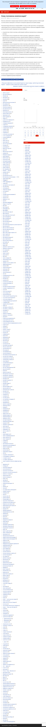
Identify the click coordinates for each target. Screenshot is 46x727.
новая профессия (6, 434)
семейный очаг (6, 594)
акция (4, 100)
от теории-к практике (7, 459)
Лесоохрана (5, 350)
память (4, 478)
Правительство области (8, 504)
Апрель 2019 (27, 285)
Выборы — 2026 (6, 170)
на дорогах (5, 394)
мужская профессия (7, 386)
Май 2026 (27, 150)
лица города (5, 361)
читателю (5, 693)
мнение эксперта (6, 372)
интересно (5, 280)
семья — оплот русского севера (9, 599)
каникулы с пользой (7, 315)
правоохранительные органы (9, 505)
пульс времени (6, 548)
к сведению (5, 302)
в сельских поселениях (8, 134)
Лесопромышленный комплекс (9, 354)
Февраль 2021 (28, 250)
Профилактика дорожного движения (10, 543)
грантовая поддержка (7, 202)
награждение (5, 408)
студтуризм (5, 643)
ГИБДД (4, 180)
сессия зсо (5, 604)
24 (25, 135)
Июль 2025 (27, 166)
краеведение (5, 337)
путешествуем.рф (6, 554)
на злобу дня (5, 397)
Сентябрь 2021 (28, 239)
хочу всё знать (6, 682)
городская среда (6, 189)
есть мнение (5, 250)
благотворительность (7, 111)
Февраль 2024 (28, 193)
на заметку (5, 396)
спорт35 (4, 628)
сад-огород (5, 586)
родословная (5, 577)
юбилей (4, 715)
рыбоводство (5, 580)
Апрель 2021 (27, 247)
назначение (5, 411)
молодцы (5, 381)
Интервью (5, 278)
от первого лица (6, 458)
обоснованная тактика (7, 443)
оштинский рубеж (6, 469)
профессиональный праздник (9, 538)
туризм (4, 663)
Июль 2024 (27, 185)
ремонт (5, 641)
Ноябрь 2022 (27, 217)
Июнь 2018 (27, 301)
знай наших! (5, 270)
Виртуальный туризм (7, 151)
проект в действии (6, 531)
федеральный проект (7, 674)
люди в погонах (6, 364)
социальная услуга (7, 624)
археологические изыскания (8, 102)
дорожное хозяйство (7, 248)
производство (6, 534)
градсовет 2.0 (6, 199)
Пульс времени (6, 550)
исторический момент (7, 283)
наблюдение (5, 402)
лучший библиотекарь (7, 362)
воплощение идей (6, 161)
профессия (5, 540)
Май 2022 (27, 226)
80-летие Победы (6, 94)
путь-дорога (5, 556)
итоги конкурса (6, 292)
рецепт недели (6, 569)
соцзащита (6, 621)
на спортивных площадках (8, 399)
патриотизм (5, 481)
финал (4, 677)
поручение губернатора (8, 500)
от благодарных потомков (8, 456)
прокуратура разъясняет (8, 535)
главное (4, 183)
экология (5, 701)
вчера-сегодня (6, 167)
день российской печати (8, 229)
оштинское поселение (7, 470)
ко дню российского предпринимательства (11, 323)
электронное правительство (8, 709)
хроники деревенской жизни (8, 685)
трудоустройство (6, 661)
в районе (4, 129)
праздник (5, 508)
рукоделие (5, 578)
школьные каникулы (7, 697)
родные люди (5, 575)
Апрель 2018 (27, 304)
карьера (4, 316)
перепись (5, 486)
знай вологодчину (6, 267)
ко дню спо (5, 324)
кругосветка (5, 340)
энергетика (5, 710)
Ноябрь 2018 (27, 293)
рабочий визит (6, 559)
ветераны (5, 145)
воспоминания (6, 165)
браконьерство (6, 115)
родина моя (5, 572)
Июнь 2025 (27, 167)
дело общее (5, 207)
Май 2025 (27, 169)
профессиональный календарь (9, 537)
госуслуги (5, 196)
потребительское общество (8, 502)
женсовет (5, 251)
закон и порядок (6, 257)
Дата (4, 205)
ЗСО (4, 273)
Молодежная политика (7, 373)
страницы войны (6, 638)
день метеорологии (7, 221)
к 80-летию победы (7, 299)
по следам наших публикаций (9, 489)
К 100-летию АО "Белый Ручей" (9, 296)
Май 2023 (27, 207)
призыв (4, 516)
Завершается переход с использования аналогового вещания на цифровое (28, 86)
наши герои (5, 426)
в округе (4, 124)
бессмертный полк (7, 108)
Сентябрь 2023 (28, 201)
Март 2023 (27, 210)
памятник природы (7, 477)
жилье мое (5, 254)
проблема (5, 523)
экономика (5, 702)
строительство (6, 639)
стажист (4, 630)
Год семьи (5, 186)
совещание (5, 613)
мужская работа (6, 388)
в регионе (5, 131)
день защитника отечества (8, 215)
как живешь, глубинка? (7, 308)
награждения (5, 410)
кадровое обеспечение (7, 304)
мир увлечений (6, 369)
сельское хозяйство (7, 591)
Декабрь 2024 (28, 177)
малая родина (6, 365)
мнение (4, 370)
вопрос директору (6, 162)
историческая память (7, 281)
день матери (5, 219)
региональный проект (7, 565)
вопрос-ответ (5, 164)
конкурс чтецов (6, 329)
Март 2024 (27, 191)
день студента (6, 234)
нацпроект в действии (7, 424)
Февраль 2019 (28, 288)
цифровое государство (7, 688)
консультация (6, 331)
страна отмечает (6, 635)
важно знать (5, 140)
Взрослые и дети (6, 148)
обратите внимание (7, 446)
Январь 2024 (27, 194)
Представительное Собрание (8, 79)
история (4, 284)
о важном (5, 440)
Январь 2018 (27, 309)
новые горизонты (6, 437)
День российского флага (8, 227)
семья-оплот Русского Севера (9, 602)
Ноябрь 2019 (27, 274)
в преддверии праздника (8, 126)
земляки (4, 265)
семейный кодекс (6, 592)
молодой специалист (7, 380)
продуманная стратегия (8, 527)
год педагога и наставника (8, 185)
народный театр (6, 418)
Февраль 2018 (28, 307)
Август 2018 (27, 298)
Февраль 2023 (28, 212)
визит (4, 150)
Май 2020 (27, 264)
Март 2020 (27, 267)
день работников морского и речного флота (12, 224)
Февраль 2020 (28, 269)
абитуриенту (5, 97)
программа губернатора (8, 526)
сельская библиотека (7, 589)
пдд (3, 484)
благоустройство (6, 113)
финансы (5, 678)
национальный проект (7, 421)
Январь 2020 (27, 271)
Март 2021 (27, 248)
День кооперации (6, 218)
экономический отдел (7, 705)
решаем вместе (6, 570)
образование (6, 620)
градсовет (5, 197)
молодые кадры (6, 383)
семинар (4, 596)
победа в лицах (6, 491)
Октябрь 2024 (28, 180)
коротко (4, 335)
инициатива (5, 277)
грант (4, 200)
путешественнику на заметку (9, 553)
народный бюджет (6, 416)
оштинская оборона (7, 467)
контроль (5, 332)
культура (5, 342)
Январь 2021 (27, 252)
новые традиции (6, 438)
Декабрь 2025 (28, 158)
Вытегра (25, 100)
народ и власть (6, 413)
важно (4, 138)
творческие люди (6, 650)
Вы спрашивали (6, 169)
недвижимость (6, 429)
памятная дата (6, 475)
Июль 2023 (27, 204)
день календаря (6, 216)
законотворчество (6, 259)
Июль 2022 (27, 223)
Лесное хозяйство (6, 346)
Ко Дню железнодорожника (8, 318)
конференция (5, 334)
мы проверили (6, 392)
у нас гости (5, 667)
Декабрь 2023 (28, 196)
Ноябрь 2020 (28, 255)
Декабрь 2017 (28, 310)
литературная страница (8, 359)
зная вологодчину (6, 272)
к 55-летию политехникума (8, 297)
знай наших (5, 269)
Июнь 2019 (27, 282)
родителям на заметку (7, 573)
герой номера (5, 178)
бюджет (4, 118)
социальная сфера (7, 616)
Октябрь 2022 (28, 218)
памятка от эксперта (7, 473)
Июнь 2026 (27, 148)
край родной (5, 338)
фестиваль (5, 675)
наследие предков (6, 419)
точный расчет (6, 656)
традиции (5, 658)
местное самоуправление (14, 18)
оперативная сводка (7, 451)
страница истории (6, 636)
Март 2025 (27, 172)
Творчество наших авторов (8, 653)
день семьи (5, 231)
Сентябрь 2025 (28, 163)
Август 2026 (27, 145)
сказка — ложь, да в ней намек (9, 607)
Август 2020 (27, 259)
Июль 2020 (27, 261)
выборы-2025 (6, 172)
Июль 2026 (27, 147)
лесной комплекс (6, 348)
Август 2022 (27, 221)
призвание (5, 515)
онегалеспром (6, 450)
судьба (4, 647)
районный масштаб (7, 562)
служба (4, 608)
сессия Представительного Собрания (10, 605)
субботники (5, 645)
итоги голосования (6, 291)
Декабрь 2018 (28, 291)
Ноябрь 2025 (28, 160)
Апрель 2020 (27, 266)
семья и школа (6, 600)
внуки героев (5, 156)
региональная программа (8, 564)
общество (5, 448)
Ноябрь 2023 (27, 198)
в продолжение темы (7, 127)
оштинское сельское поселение (9, 472)
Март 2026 (27, 153)
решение (17, 79)
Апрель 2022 (27, 228)
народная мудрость (7, 415)
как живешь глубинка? (7, 307)
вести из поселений (7, 143)
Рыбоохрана (5, 581)
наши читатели (6, 427)
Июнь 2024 (27, 187)
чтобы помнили (6, 696)
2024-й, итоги (5, 92)
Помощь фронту (6, 499)
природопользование (7, 519)
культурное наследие (7, 345)
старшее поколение (7, 631)
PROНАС (5, 96)
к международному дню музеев (9, 300)
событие (4, 610)
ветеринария (5, 146)
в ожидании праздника (7, 123)
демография (5, 208)
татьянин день (6, 648)
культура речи (6, 343)
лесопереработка (6, 351)
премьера (5, 513)
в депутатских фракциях (8, 119)
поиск (4, 494)
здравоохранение (6, 264)
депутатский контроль (7, 240)
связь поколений (6, 588)
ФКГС (4, 680)
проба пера (5, 521)
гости (4, 192)
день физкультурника (7, 237)
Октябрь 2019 (28, 275)
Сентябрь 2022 (28, 220)
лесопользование (6, 353)
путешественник (6, 551)
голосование (5, 188)
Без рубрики (5, 104)
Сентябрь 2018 (28, 296)
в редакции (5, 132)
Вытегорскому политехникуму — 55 (10, 177)
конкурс (4, 327)
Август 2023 (27, 202)
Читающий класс (6, 694)
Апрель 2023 (27, 209)
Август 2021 (27, 240)
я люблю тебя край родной (8, 721)
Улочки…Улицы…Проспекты (8, 670)
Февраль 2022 (28, 231)
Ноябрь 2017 (27, 312)
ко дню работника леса (7, 319)
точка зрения (5, 655)
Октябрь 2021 (28, 237)
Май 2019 (27, 283)
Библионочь (5, 110)
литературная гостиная (7, 358)
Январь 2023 (27, 213)
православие (5, 507)
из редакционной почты (8, 275)
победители (5, 492)
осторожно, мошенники (7, 454)
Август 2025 (27, 164)
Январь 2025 (27, 175)
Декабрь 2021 (28, 234)
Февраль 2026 (28, 155)
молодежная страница (7, 375)
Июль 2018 (27, 299)
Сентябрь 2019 (28, 277)
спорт (4, 627)
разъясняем (5, 561)
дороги (4, 245)
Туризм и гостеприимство (8, 664)
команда (4, 326)
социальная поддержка (8, 615)
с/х (3, 585)
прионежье (5, 518)
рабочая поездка (6, 557)
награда (4, 407)
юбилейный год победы (8, 716)
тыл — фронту (6, 666)
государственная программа (8, 194)
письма (4, 488)
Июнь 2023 (27, 206)
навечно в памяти (6, 404)
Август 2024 (27, 183)
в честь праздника (6, 135)
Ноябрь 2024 (28, 179)
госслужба (5, 191)
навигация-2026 (6, 405)
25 (28, 135)
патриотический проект (7, 483)
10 (25, 132)
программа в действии (7, 524)
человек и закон (6, 689)
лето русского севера (7, 356)
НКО (4, 432)
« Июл (24, 139)
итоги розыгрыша (6, 294)
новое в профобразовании (8, 435)
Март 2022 (27, 229)
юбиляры (5, 720)
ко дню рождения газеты (8, 321)
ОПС (4, 453)
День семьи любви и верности (9, 232)
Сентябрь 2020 (28, 258)
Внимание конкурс (6, 154)
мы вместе (5, 391)
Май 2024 (27, 188)
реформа (5, 567)
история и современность (8, 288)
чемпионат (5, 691)
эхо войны (5, 713)
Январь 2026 (27, 156)
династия (5, 243)
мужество (5, 384)
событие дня (5, 611)
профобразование (6, 545)
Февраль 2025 (28, 174)
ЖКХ (4, 256)
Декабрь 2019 (28, 272)
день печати (5, 223)
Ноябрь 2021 (27, 236)
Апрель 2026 (27, 152)
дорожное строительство (8, 246)
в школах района (6, 137)
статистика (5, 633)
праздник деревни (6, 510)
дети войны (5, 242)
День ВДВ (5, 210)
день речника (5, 226)
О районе (5, 442)
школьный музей (6, 699)
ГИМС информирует (7, 181)
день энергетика (6, 238)
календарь (5, 310)
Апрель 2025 (27, 171)
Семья (4, 597)
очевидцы (5, 465)
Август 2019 (27, 279)
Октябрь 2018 (28, 294)
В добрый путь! (6, 121)
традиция (5, 659)
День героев (5, 213)
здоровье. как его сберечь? (8, 262)
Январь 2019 (27, 290)
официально (5, 464)
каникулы (5, 311)
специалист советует (7, 625)
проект (4, 529)
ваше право (5, 142)
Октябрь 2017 (28, 313)
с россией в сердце (7, 583)
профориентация (6, 546)
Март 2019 (27, 287)
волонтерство (6, 159)
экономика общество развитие (9, 704)
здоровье (5, 261)
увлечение (5, 669)
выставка (5, 173)
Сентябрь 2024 (28, 182)
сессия (21, 79)
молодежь (5, 378)
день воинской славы (7, 211)
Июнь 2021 (27, 244)
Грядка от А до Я (6, 204)
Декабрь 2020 (28, 253)
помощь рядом (6, 497)
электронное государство (8, 707)
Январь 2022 (27, 233)
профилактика (6, 542)
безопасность (6, 105)
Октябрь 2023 (28, 199)
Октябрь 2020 (28, 256)
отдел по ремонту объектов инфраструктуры (12, 461)
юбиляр (4, 718)
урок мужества (6, 672)
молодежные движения (7, 377)
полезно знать (6, 496)
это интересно (6, 712)
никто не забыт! (6, 430)
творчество (5, 651)
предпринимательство (7, 511)
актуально (5, 99)
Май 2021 (27, 245)
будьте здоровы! (6, 116)
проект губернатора (7, 532)
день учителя (5, 235)
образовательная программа (9, 445)
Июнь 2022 (27, 225)
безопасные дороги (7, 107)
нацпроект (5, 423)
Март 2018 (27, 306)
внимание (5, 153)
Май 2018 (27, 302)
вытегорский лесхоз (7, 175)
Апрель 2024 (27, 190)
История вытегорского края (8, 286)
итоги (4, 289)
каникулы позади (6, 313)
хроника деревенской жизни (8, 683)
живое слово (5, 253)
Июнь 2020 (27, 263)
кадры (4, 305)
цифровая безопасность (8, 686)
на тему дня (5, 400)
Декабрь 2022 (28, 215)
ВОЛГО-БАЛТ (6, 157)
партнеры (5, 480)
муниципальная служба (8, 389)
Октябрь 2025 (28, 161)
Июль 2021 (27, 242)
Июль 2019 (27, 280)
